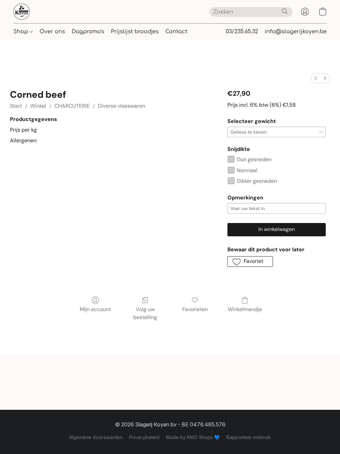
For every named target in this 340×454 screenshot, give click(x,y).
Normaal (247, 170)
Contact (176, 32)
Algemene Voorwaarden (96, 437)
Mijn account (95, 309)
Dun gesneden (254, 159)
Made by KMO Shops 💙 (193, 437)
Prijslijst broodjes (135, 32)
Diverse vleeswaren (121, 105)
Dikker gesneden (257, 180)
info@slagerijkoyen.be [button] (296, 32)
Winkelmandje (245, 309)
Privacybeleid (144, 437)
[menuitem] (315, 78)
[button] (21, 11)
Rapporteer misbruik (248, 437)
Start (16, 105)
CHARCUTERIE (72, 105)
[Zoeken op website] (285, 11)
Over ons (52, 32)
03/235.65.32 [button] (242, 32)
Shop (21, 32)
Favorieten (195, 309)
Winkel (38, 105)
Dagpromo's (88, 32)
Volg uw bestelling (145, 313)
